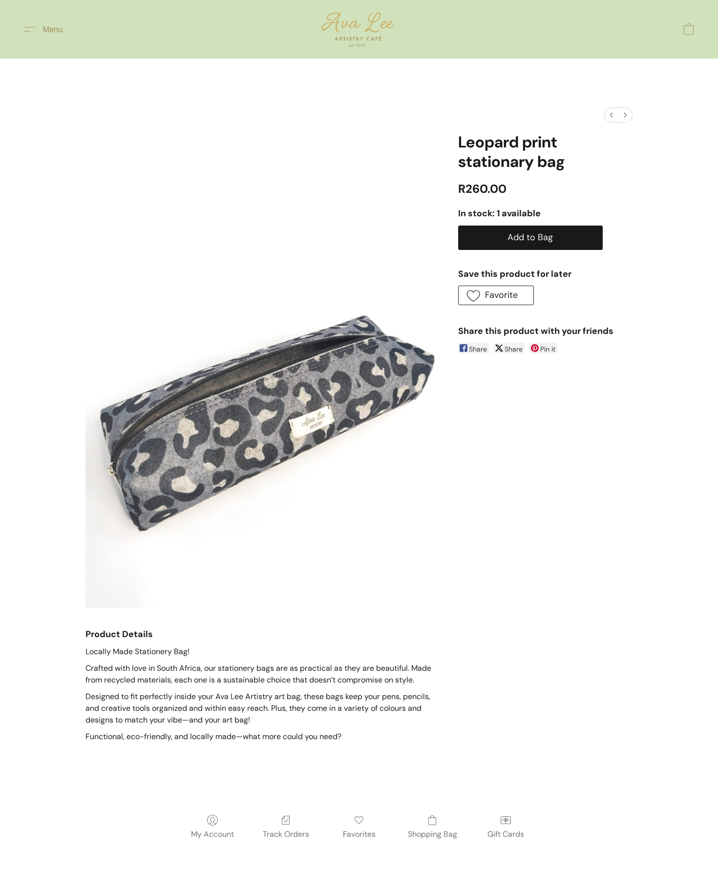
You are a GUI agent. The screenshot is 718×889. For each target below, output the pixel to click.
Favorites (359, 834)
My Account (212, 834)
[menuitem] (611, 115)
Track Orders (286, 834)
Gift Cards (505, 834)
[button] (359, 29)
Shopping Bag (432, 834)
